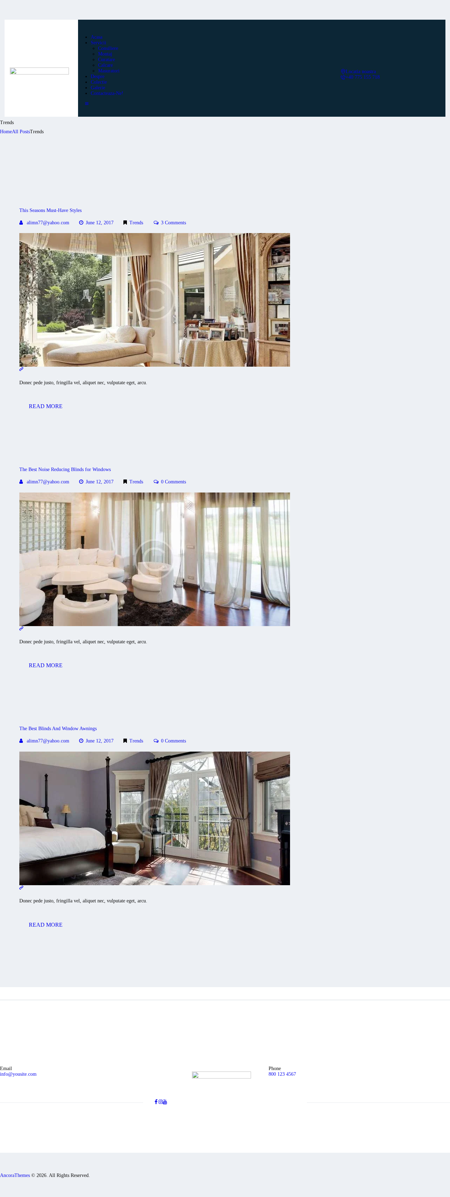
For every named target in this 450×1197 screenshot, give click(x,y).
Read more (46, 406)
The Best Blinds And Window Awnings (58, 728)
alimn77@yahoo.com (48, 222)
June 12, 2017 (100, 222)
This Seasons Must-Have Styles (50, 210)
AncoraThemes (15, 1175)
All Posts (21, 131)
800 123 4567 (282, 1074)
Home (6, 131)
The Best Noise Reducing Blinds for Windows (65, 469)
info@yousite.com (18, 1074)
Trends (136, 222)
